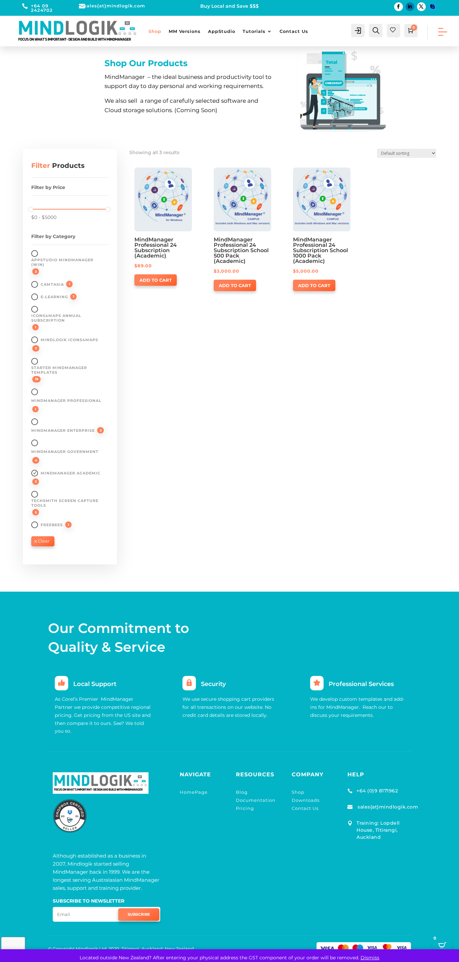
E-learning (54, 296)
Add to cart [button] (155, 280)
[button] (154, 173)
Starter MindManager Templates (59, 370)
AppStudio (221, 31)
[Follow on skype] (432, 6)
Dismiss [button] (370, 958)
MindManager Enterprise (63, 430)
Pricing (245, 808)
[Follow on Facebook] (398, 6)
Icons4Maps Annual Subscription (56, 318)
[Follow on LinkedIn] (410, 6)
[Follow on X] (421, 6)
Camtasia (52, 284)
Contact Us (294, 31)
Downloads (306, 800)
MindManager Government (64, 451)
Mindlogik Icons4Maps (69, 339)
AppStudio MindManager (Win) (62, 262)
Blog (242, 792)
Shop (155, 31)
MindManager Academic (70, 473)
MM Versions (185, 31)
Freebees (52, 524)
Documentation (256, 800)
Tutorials (254, 31)
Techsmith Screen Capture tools (64, 503)
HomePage (194, 792)
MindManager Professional (66, 400)
